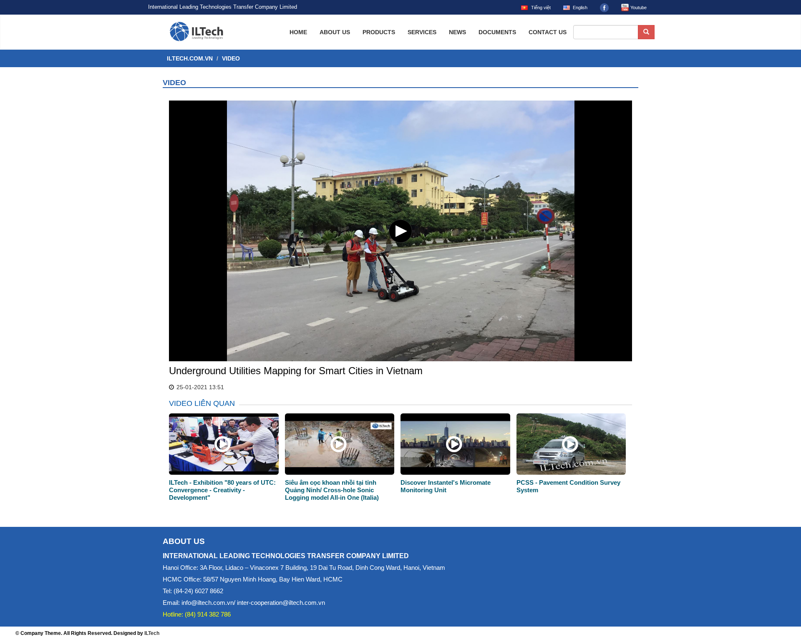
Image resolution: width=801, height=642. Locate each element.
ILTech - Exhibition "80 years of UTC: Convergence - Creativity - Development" (222, 490)
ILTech (151, 633)
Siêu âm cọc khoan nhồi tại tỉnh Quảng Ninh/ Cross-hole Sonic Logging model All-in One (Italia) (332, 490)
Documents (497, 32)
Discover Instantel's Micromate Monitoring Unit (445, 486)
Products (379, 32)
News (457, 32)
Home (298, 32)
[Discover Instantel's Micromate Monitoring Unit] (454, 449)
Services (422, 32)
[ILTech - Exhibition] (222, 449)
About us (335, 32)
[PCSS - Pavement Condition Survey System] (570, 449)
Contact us (548, 32)
